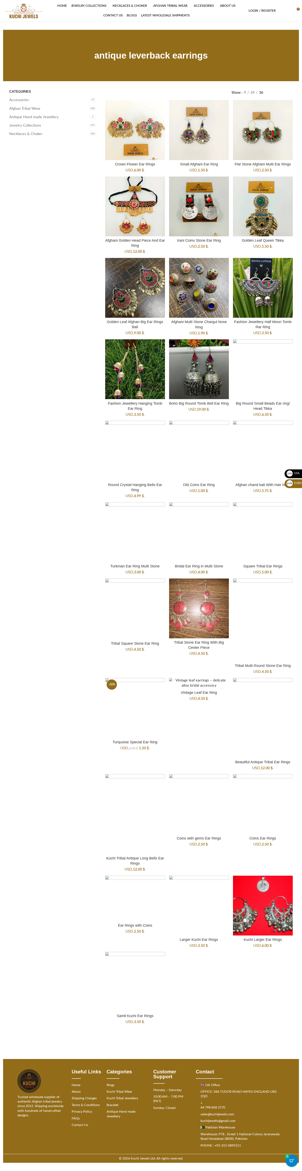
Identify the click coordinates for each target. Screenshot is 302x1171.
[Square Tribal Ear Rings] (263, 532)
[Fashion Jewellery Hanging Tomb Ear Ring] (135, 369)
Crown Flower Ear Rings (135, 164)
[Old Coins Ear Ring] (199, 450)
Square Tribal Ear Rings (262, 566)
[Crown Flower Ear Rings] (135, 130)
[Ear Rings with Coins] (135, 898)
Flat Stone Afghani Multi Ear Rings (263, 164)
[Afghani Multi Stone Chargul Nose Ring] (199, 288)
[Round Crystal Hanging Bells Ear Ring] (135, 450)
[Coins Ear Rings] (263, 804)
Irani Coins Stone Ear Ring (199, 240)
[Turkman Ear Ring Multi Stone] (135, 532)
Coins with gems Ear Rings (199, 838)
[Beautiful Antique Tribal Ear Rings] (263, 718)
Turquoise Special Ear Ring (135, 742)
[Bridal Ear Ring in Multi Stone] (199, 532)
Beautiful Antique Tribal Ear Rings (262, 762)
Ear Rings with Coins (135, 925)
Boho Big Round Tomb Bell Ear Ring (199, 403)
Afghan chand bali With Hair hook (262, 485)
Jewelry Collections (25, 125)
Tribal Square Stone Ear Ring (135, 643)
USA (293, 473)
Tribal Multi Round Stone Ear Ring (263, 666)
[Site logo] (23, 11)
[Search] (281, 11)
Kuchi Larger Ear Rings (263, 940)
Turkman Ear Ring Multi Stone (135, 566)
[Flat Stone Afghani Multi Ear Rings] (263, 130)
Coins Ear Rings (262, 838)
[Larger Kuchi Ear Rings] (199, 905)
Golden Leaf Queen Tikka (263, 240)
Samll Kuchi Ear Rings (135, 1016)
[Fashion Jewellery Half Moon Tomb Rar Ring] (263, 288)
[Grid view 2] (273, 92)
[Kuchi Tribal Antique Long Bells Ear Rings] (135, 814)
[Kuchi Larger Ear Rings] (263, 905)
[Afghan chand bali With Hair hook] (263, 450)
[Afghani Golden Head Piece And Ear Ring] (135, 206)
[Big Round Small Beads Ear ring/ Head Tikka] (263, 369)
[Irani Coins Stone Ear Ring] (199, 206)
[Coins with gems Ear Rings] (199, 804)
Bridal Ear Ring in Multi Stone (199, 566)
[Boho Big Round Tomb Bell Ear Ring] (199, 369)
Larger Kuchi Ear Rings (199, 940)
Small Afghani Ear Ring (199, 164)
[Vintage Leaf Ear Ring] (199, 683)
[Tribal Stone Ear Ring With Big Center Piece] (199, 608)
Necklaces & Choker (26, 134)
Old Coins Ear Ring (199, 485)
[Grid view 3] (281, 92)
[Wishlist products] (289, 11)
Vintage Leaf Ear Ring (199, 693)
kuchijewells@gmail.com (218, 1120)
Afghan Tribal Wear (24, 109)
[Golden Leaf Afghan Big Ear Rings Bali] (135, 288)
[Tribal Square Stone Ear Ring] (135, 609)
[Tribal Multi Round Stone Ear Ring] (263, 620)
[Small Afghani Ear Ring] (199, 130)
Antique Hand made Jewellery (34, 117)
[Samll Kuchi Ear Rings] (135, 982)
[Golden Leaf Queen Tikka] (263, 206)
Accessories (19, 100)
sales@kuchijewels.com (217, 1114)
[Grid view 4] (290, 92)
